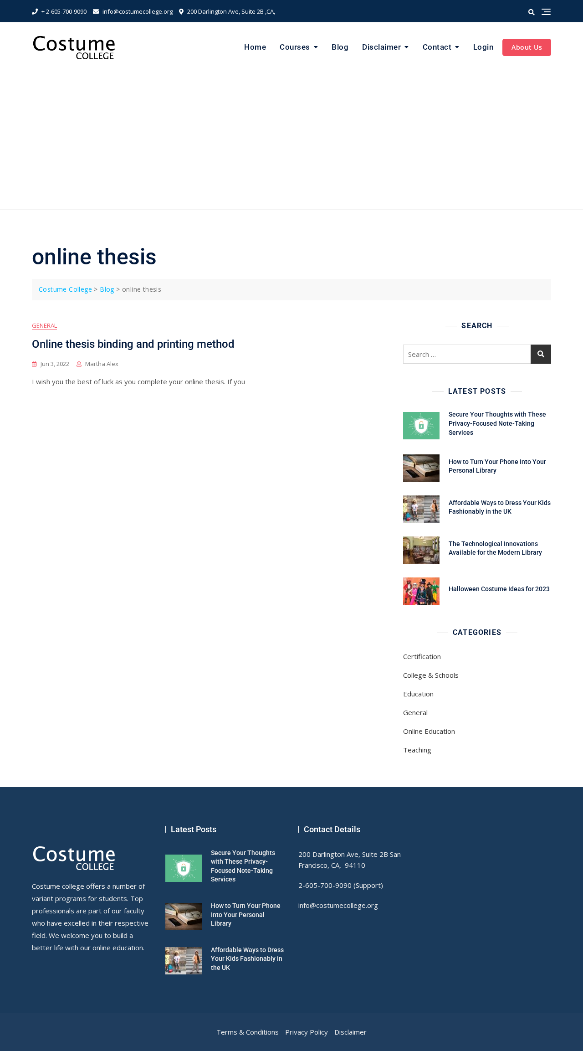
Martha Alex (101, 364)
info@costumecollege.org (137, 11)
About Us (526, 47)
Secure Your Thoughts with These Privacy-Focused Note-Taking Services (497, 423)
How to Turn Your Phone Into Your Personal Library (246, 914)
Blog (340, 47)
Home (255, 47)
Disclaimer (381, 47)
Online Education (429, 731)
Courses (295, 47)
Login (483, 47)
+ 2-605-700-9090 (63, 11)
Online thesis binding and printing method (133, 344)
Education (418, 693)
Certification (422, 656)
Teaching (417, 749)
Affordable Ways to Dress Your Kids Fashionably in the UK (247, 958)
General (44, 325)
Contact (437, 47)
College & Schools (431, 675)
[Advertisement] (291, 141)
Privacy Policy (306, 1031)
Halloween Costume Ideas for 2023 (499, 588)
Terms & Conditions (247, 1031)
